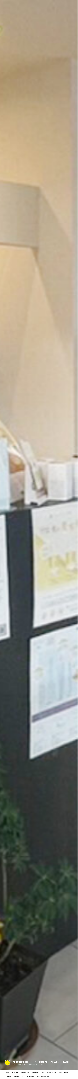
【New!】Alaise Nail (64, 1072)
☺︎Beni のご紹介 (25, 1072)
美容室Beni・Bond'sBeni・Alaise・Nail (41, 1062)
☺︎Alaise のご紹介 (51, 1072)
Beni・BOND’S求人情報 (43, 1076)
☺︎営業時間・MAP (18, 1076)
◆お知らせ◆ (15, 1072)
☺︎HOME (7, 1072)
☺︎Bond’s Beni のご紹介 (38, 1072)
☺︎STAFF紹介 (8, 1076)
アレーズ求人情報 (30, 1076)
